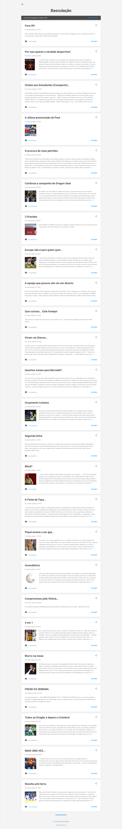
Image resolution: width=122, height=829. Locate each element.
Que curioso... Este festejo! (41, 311)
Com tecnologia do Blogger (61, 821)
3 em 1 (29, 622)
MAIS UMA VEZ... (35, 750)
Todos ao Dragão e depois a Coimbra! (47, 717)
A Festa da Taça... (35, 499)
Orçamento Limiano (37, 402)
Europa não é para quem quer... (44, 249)
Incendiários (32, 565)
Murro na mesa (34, 655)
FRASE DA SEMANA (37, 689)
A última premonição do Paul (42, 117)
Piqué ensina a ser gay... (39, 532)
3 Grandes (31, 216)
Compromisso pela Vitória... (42, 598)
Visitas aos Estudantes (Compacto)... (47, 85)
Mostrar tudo (93, 18)
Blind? (28, 466)
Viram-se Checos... (36, 337)
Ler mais (94, 41)
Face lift (30, 25)
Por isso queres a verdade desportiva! (47, 51)
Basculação (61, 10)
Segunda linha (33, 435)
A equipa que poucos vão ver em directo (49, 283)
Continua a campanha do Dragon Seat (48, 183)
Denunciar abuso (61, 825)
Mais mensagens (61, 815)
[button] (96, 25)
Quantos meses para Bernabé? (43, 370)
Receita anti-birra (35, 783)
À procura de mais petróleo (41, 150)
